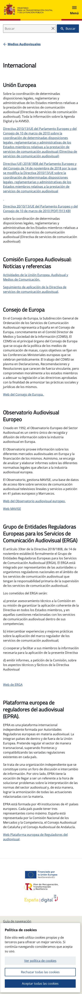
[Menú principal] (74, 9)
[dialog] (40, 957)
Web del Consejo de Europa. (23, 394)
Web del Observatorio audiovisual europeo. (34, 501)
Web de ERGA (13, 685)
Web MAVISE (12, 509)
